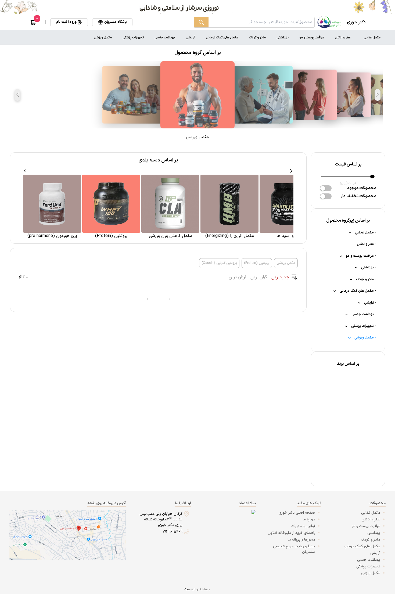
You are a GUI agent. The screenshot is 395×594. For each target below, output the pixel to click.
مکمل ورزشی (103, 37)
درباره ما (309, 519)
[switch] (326, 188)
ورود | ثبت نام (66, 22)
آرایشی (190, 37)
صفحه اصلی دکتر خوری (297, 513)
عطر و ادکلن (343, 37)
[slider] (372, 176)
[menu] (197, 37)
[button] (377, 95)
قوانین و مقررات (303, 526)
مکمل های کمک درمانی (222, 37)
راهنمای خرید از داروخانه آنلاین (291, 533)
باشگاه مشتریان (115, 22)
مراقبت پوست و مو (311, 37)
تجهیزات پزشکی (133, 37)
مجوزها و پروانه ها (301, 539)
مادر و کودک (257, 37)
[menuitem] (372, 37)
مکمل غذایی (372, 37)
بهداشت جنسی (165, 37)
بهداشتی (282, 37)
